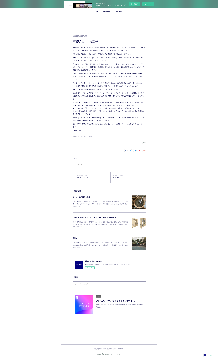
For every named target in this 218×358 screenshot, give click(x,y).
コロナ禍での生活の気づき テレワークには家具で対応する (94, 217)
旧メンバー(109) (88, 136)
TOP (96, 11)
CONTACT (119, 11)
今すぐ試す (134, 4)
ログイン (148, 4)
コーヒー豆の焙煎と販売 (81, 197)
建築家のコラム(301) (78, 136)
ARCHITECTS (107, 11)
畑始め (75, 238)
